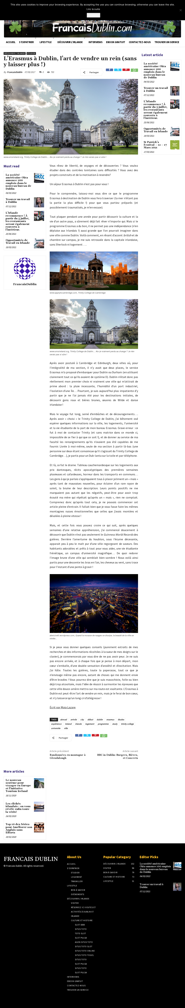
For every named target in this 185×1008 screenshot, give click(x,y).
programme (103, 723)
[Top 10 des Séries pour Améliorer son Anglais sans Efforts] (39, 827)
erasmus (110, 719)
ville (66, 728)
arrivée (73, 719)
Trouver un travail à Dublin (18, 201)
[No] (180, 10)
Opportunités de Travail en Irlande (18, 242)
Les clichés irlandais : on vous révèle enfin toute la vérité (18, 808)
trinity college (127, 723)
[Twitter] (117, 72)
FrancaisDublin (14, 72)
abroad (63, 719)
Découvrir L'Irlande (14, 53)
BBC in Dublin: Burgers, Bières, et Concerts (117, 756)
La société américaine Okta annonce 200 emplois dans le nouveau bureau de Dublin (18, 182)
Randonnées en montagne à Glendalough (67, 756)
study (114, 723)
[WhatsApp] (134, 72)
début (90, 719)
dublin (100, 719)
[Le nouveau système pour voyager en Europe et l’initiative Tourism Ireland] (39, 783)
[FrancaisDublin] (25, 268)
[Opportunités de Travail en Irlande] (39, 243)
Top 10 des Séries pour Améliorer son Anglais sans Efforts (19, 828)
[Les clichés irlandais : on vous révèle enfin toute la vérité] (39, 807)
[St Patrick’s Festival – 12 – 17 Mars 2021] (174, 144)
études (121, 719)
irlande (78, 723)
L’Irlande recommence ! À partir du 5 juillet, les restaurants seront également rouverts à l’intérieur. (17, 221)
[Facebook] (109, 72)
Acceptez (93, 15)
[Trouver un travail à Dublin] (39, 202)
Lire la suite (93, 9)
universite (55, 728)
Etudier (31, 53)
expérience (56, 723)
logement (89, 723)
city (82, 719)
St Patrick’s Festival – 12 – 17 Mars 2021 (155, 145)
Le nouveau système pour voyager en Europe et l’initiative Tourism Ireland (18, 786)
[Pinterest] (126, 72)
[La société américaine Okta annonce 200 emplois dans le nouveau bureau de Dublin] (39, 178)
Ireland (68, 723)
